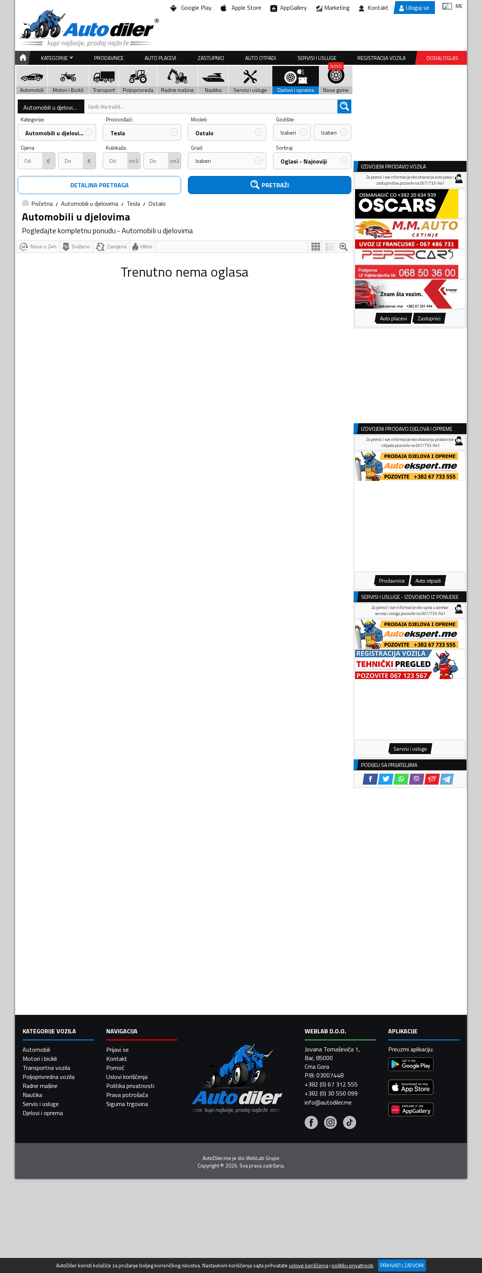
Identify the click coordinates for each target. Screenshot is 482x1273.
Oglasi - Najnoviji (304, 161)
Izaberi (288, 132)
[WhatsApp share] (401, 779)
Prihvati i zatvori (402, 1265)
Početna (42, 203)
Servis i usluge (41, 1103)
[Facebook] (311, 1123)
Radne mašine (40, 1085)
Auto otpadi (260, 58)
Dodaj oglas (442, 58)
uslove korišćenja (308, 1265)
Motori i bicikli (40, 1058)
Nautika (32, 1094)
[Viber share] (416, 779)
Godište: (285, 119)
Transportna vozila (46, 1067)
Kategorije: (33, 119)
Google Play (195, 7)
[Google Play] (410, 1065)
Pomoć (115, 1067)
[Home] (21, 58)
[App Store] (410, 1088)
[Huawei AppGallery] (410, 1110)
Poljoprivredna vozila (49, 1076)
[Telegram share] (446, 779)
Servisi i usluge (316, 58)
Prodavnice (109, 58)
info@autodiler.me (328, 1102)
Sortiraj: (284, 147)
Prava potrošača (127, 1094)
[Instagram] (330, 1123)
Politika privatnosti (130, 1085)
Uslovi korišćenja (127, 1076)
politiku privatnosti (352, 1265)
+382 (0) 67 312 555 (331, 1084)
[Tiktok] (349, 1123)
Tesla (117, 133)
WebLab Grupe (262, 1158)
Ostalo (204, 133)
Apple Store (245, 7)
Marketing (337, 7)
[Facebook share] (370, 779)
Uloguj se (417, 7)
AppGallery (292, 7)
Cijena (27, 147)
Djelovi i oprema (43, 1112)
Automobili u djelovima (52, 107)
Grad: (197, 147)
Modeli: (199, 119)
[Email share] (432, 779)
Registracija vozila (381, 58)
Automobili (36, 1049)
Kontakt (378, 7)
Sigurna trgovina (127, 1103)
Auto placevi (160, 58)
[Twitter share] (386, 779)
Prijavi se (117, 1049)
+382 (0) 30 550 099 (331, 1093)
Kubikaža (116, 147)
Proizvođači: (119, 119)
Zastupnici (211, 58)
